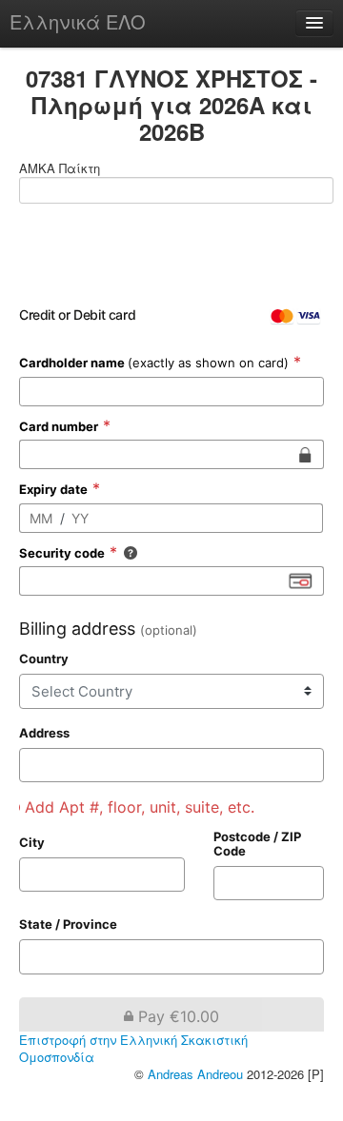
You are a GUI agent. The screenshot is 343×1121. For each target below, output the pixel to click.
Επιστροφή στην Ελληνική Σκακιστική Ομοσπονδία (133, 1048)
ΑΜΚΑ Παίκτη (59, 168)
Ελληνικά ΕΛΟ (78, 21)
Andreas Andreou (195, 1074)
